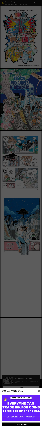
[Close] (38, 391)
